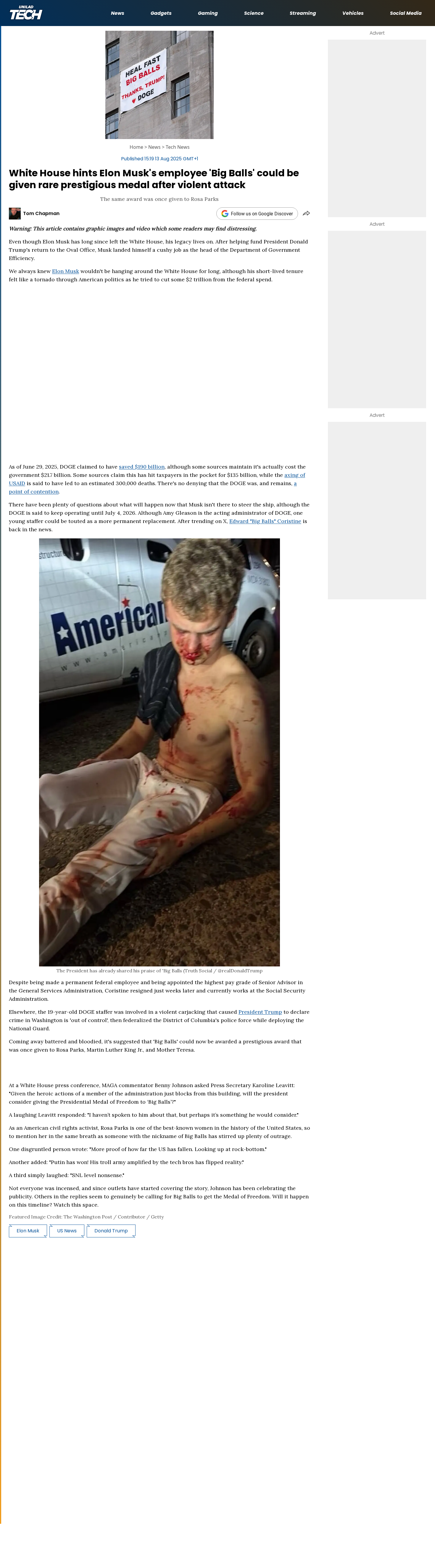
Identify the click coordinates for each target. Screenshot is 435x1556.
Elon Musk (65, 271)
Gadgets (161, 13)
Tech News (178, 147)
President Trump (260, 1011)
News (117, 13)
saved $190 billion (142, 466)
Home (136, 147)
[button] (306, 214)
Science (254, 13)
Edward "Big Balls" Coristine (265, 521)
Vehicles (353, 13)
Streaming (303, 13)
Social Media (406, 13)
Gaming (208, 13)
